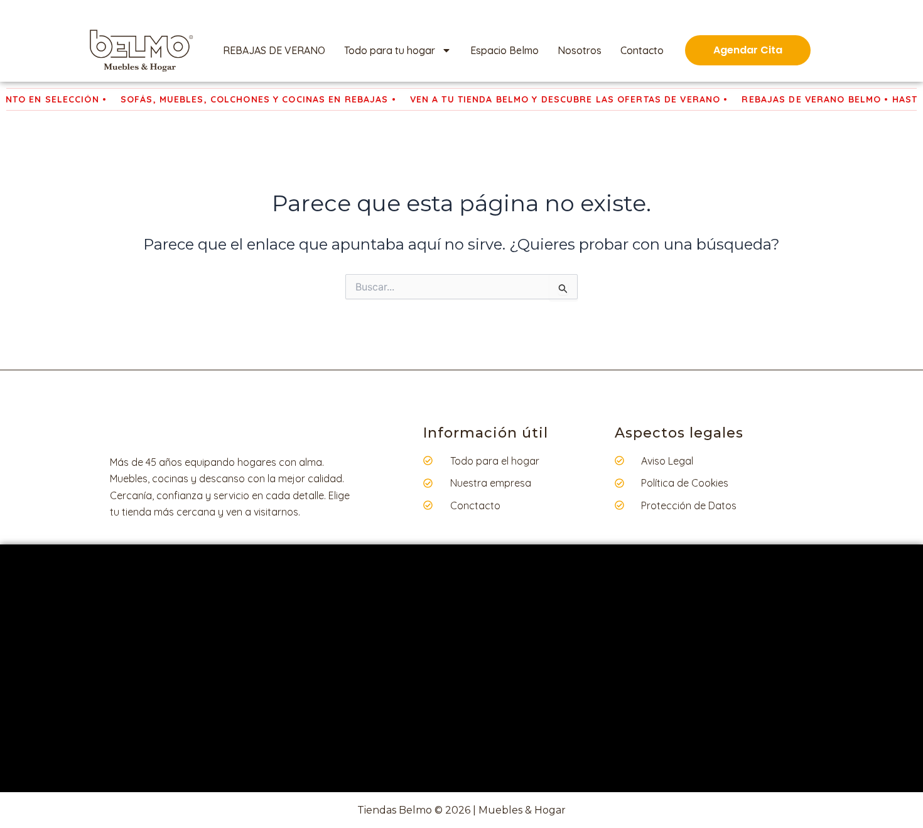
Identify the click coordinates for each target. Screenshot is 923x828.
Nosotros (580, 50)
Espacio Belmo (504, 50)
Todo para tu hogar (389, 50)
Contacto (642, 50)
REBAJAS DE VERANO (274, 50)
